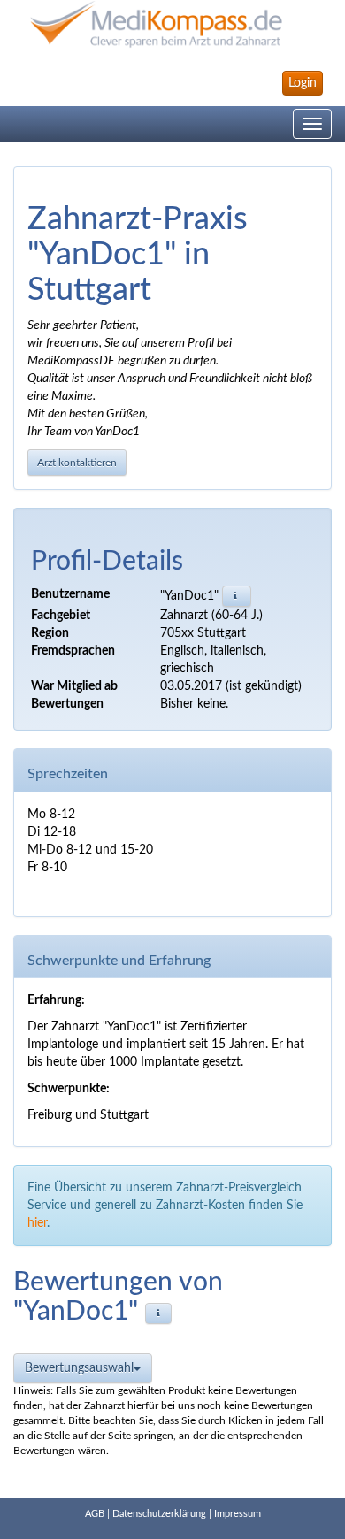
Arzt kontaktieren (77, 462)
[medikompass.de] (172, 24)
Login (302, 83)
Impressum (237, 1514)
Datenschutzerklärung (159, 1514)
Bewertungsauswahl (79, 1368)
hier (37, 1223)
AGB (94, 1514)
